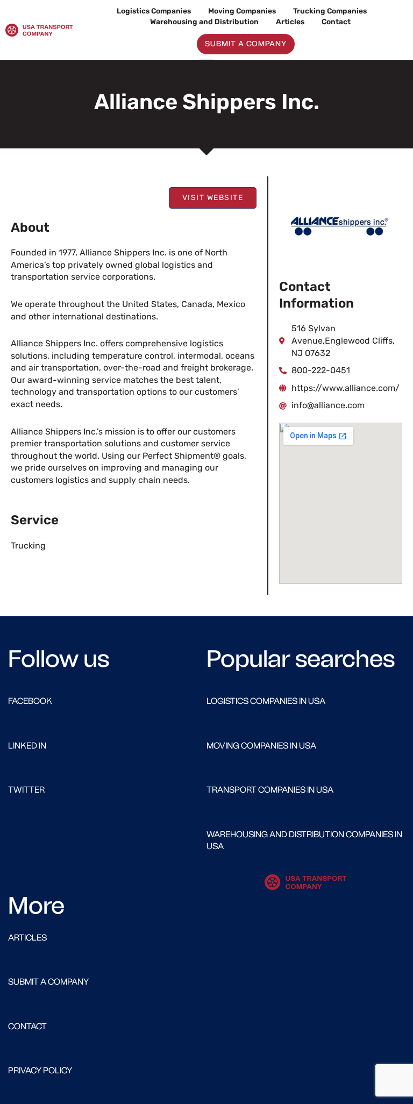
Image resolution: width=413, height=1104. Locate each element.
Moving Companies (242, 10)
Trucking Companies (330, 10)
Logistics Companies (154, 10)
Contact (336, 21)
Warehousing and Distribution (204, 21)
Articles (290, 21)
